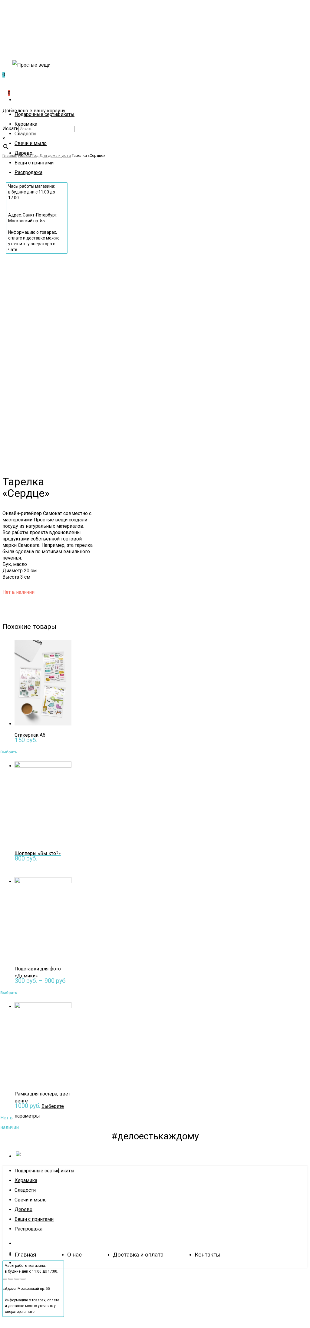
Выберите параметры (37, 991)
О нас (74, 1254)
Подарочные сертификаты (44, 1171)
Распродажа (28, 1229)
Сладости (25, 1190)
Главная (25, 1254)
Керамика (26, 1180)
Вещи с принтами (34, 1219)
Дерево (23, 1209)
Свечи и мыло (31, 1200)
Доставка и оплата (138, 1254)
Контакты (207, 1254)
